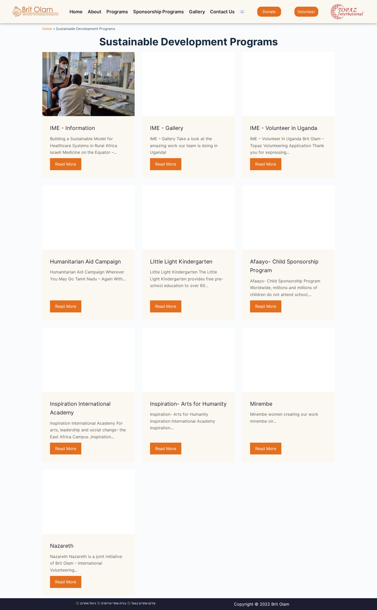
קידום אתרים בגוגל (143, 603)
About (94, 11)
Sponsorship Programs (158, 11)
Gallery (197, 11)
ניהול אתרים (88, 603)
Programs (117, 11)
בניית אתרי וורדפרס (113, 603)
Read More (65, 164)
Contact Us (222, 11)
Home (76, 11)
